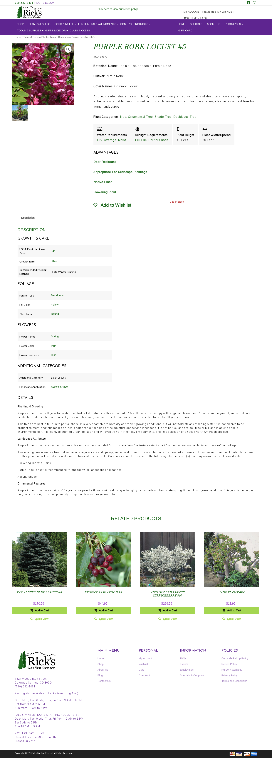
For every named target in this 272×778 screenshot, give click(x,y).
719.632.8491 (24, 2)
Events (184, 664)
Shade (64, 386)
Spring (55, 336)
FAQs (183, 658)
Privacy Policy (229, 675)
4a (53, 251)
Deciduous (57, 295)
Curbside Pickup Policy (234, 658)
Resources (233, 24)
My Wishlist (225, 11)
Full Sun (141, 140)
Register (209, 11)
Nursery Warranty (231, 669)
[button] (68, 49)
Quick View (41, 618)
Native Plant (102, 182)
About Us (213, 24)
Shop (20, 24)
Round (55, 313)
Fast (55, 261)
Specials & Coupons (192, 675)
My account (192, 11)
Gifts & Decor (55, 30)
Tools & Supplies (29, 30)
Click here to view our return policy (118, 9)
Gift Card (185, 30)
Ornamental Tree (140, 116)
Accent (55, 386)
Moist (122, 140)
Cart (141, 669)
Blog (100, 675)
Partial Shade (158, 140)
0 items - (197, 18)
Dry (99, 140)
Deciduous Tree (185, 116)
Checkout (144, 675)
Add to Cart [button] (42, 610)
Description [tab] (28, 217)
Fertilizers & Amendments (97, 24)
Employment (187, 669)
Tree (123, 116)
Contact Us (104, 680)
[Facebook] (248, 3)
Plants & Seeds (40, 24)
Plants (44, 37)
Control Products (134, 24)
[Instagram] (254, 3)
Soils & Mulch (64, 24)
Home (181, 24)
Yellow (54, 304)
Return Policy (229, 664)
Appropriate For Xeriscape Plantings (120, 172)
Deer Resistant (104, 161)
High (53, 354)
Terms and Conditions (234, 680)
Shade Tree (163, 116)
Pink (53, 345)
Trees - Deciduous (60, 37)
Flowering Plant (104, 192)
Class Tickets (80, 30)
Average (110, 140)
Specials (196, 24)
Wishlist (143, 664)
